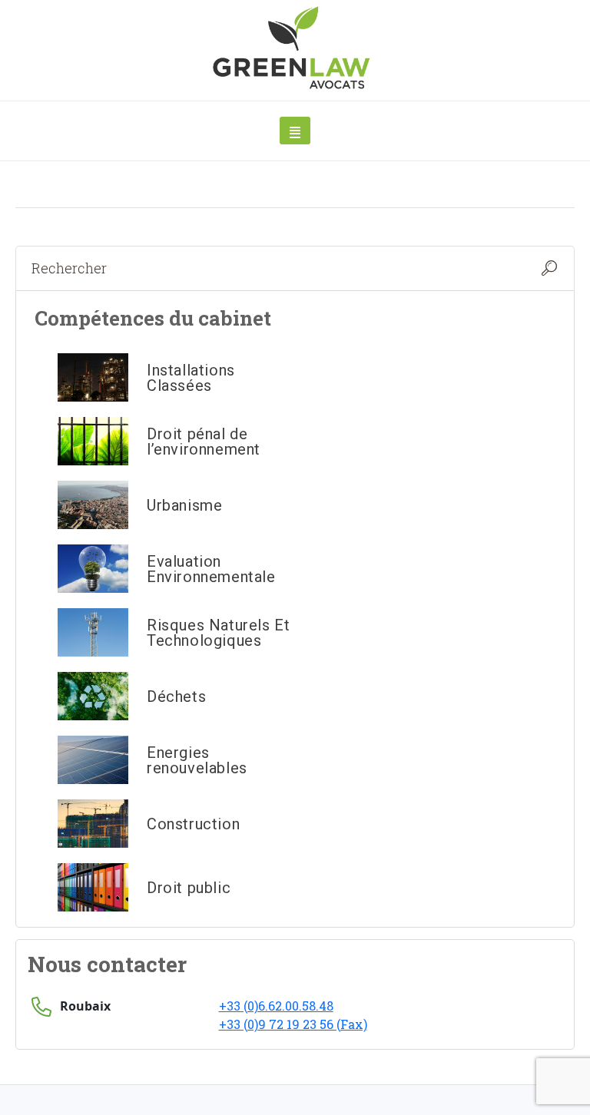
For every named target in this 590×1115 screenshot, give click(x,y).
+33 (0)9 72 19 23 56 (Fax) (293, 1024)
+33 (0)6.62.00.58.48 (276, 1006)
